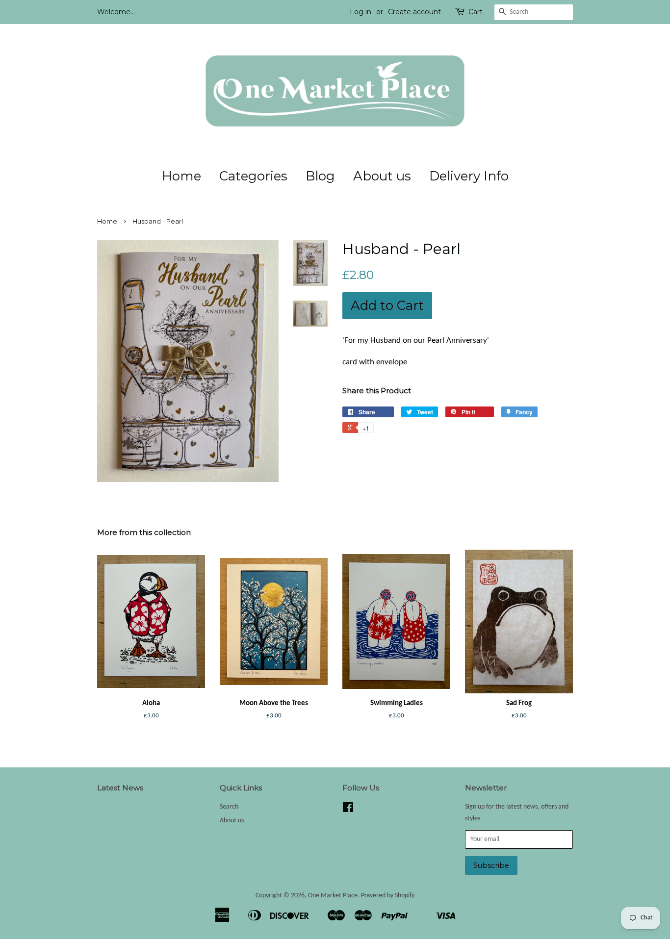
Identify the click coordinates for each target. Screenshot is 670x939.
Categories (253, 176)
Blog (320, 176)
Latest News (120, 787)
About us (382, 176)
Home (181, 176)
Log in (360, 11)
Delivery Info (469, 176)
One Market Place (333, 895)
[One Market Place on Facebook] (348, 809)
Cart (475, 11)
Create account (414, 11)
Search (229, 807)
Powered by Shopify (387, 895)
